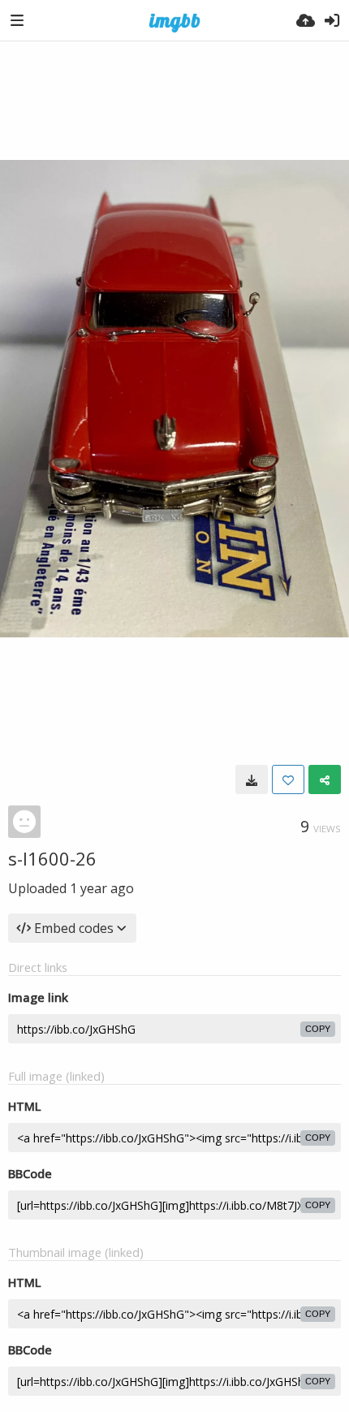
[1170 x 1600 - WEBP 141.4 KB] (251, 779)
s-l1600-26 (52, 858)
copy (317, 1029)
